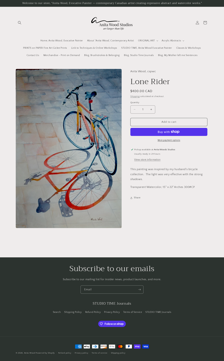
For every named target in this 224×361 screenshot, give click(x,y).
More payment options (169, 140)
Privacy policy (81, 353)
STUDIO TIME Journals (158, 312)
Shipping (135, 96)
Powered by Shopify (45, 353)
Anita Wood (29, 353)
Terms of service (99, 353)
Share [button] (137, 197)
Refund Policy (93, 312)
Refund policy (64, 353)
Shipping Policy (73, 312)
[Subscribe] (139, 289)
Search (57, 312)
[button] (19, 23)
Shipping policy (118, 353)
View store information (147, 159)
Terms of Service (132, 312)
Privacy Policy (112, 312)
